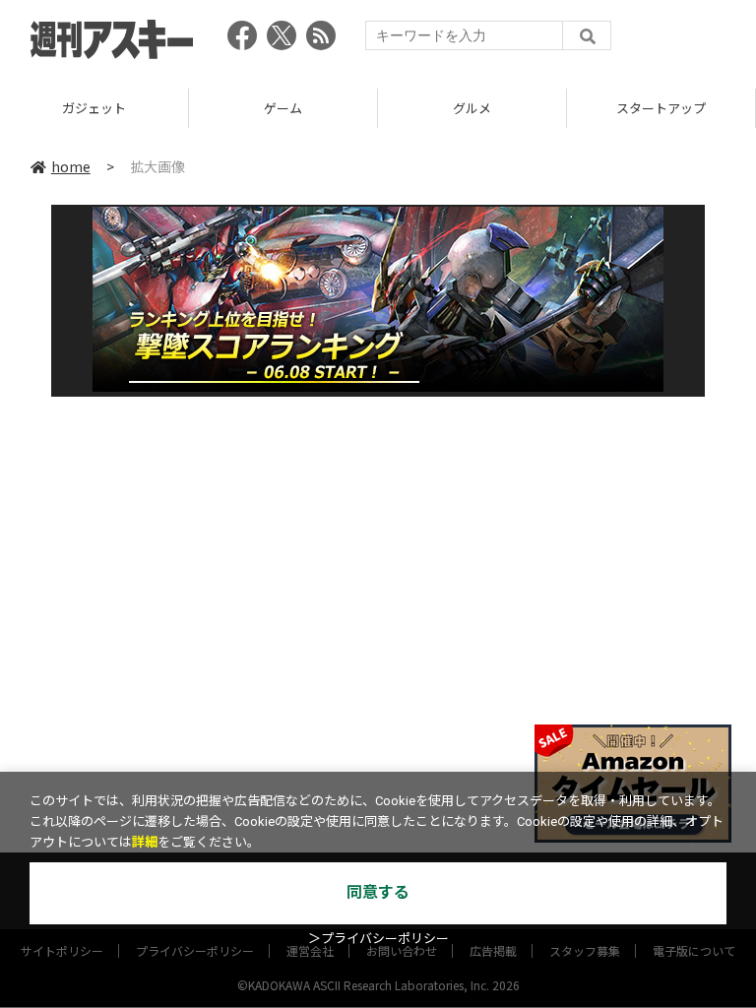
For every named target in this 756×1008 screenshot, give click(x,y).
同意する (378, 892)
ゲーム (283, 107)
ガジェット (94, 107)
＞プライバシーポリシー (378, 938)
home (71, 166)
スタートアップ (661, 107)
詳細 (145, 842)
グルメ (472, 107)
